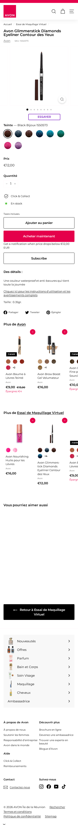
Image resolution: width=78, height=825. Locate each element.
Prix (6, 159)
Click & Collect (12, 760)
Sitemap (51, 816)
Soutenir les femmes (16, 734)
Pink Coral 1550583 (8, 145)
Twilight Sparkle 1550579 (39, 134)
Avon (7, 40)
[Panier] (63, 11)
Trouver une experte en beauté (53, 742)
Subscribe (39, 258)
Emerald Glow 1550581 (61, 134)
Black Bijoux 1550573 (8, 134)
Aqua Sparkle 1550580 (50, 134)
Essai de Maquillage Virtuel (31, 24)
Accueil (8, 24)
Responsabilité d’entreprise (20, 740)
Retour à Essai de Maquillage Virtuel (42, 612)
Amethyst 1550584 (18, 145)
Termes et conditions (18, 811)
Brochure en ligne (50, 729)
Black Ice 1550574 (18, 134)
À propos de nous (15, 729)
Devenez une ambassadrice (56, 734)
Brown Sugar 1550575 (29, 134)
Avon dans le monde (16, 745)
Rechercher (57, 807)
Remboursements (15, 766)
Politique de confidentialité (22, 816)
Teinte (26, 125)
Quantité (10, 176)
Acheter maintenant (39, 236)
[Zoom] (62, 99)
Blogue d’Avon (48, 748)
